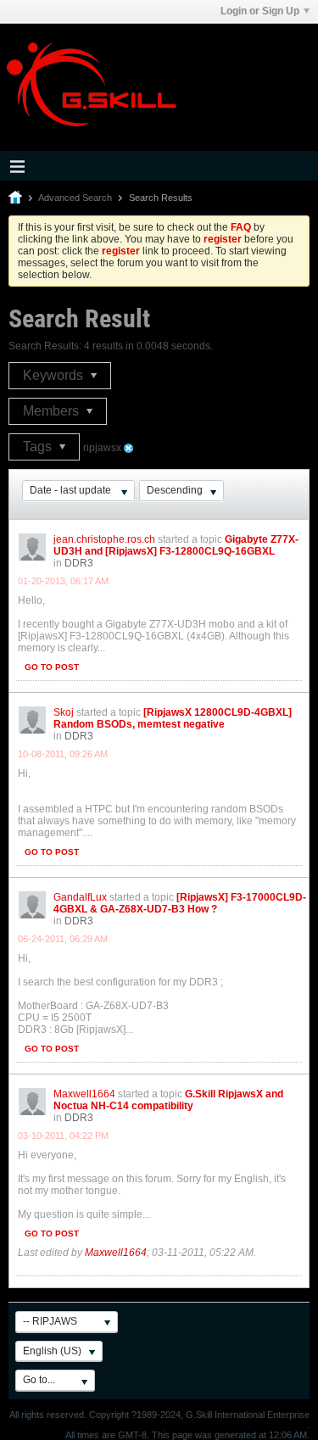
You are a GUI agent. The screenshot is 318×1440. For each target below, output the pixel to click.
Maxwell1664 (84, 1094)
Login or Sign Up (259, 11)
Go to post (52, 667)
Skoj (63, 712)
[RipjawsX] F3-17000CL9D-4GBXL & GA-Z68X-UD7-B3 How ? (179, 903)
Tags (39, 446)
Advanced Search (75, 198)
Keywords (54, 375)
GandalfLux (80, 897)
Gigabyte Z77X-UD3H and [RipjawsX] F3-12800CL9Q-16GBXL (175, 545)
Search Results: (44, 346)
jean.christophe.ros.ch (104, 539)
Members (52, 411)
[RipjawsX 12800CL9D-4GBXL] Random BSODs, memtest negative (172, 718)
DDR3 (78, 563)
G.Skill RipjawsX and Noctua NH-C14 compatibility (168, 1100)
